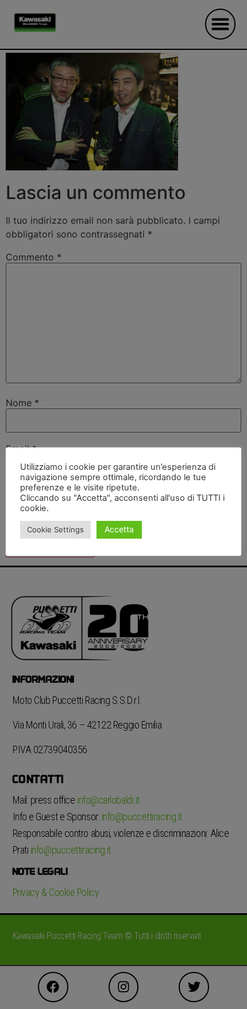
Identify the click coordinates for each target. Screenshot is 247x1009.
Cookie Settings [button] (55, 529)
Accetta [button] (119, 529)
